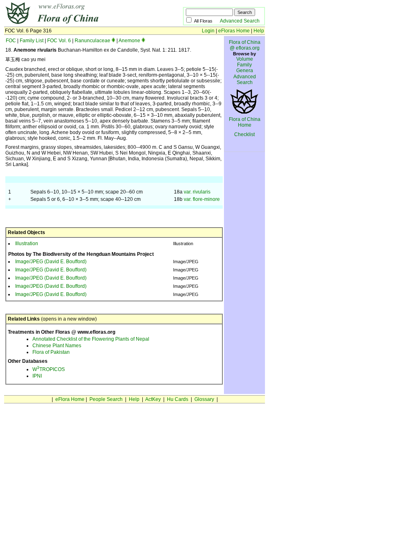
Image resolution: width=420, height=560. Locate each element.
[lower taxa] (113, 40)
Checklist (244, 134)
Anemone (129, 40)
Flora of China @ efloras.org (244, 45)
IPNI (37, 376)
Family (244, 65)
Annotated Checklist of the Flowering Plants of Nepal (90, 339)
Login (208, 31)
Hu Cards (177, 399)
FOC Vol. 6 (59, 40)
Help (258, 31)
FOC (11, 40)
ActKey (153, 399)
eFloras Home (234, 31)
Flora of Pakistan (51, 352)
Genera (244, 70)
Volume (244, 59)
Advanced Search (240, 21)
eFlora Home (69, 399)
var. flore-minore (202, 199)
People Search (106, 399)
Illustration (26, 243)
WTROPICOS (48, 369)
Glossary (204, 399)
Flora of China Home (244, 122)
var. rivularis (197, 192)
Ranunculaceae (92, 40)
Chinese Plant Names (56, 345)
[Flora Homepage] (81, 24)
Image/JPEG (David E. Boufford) (51, 261)
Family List (31, 40)
